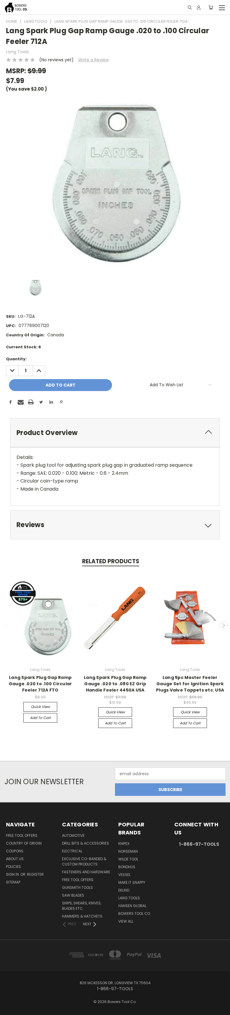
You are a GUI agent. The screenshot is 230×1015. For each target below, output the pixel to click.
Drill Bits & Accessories (85, 843)
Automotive (73, 835)
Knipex (123, 843)
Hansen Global (132, 905)
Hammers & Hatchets (82, 916)
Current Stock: (23, 347)
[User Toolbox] (199, 7)
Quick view (40, 706)
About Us (15, 858)
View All (125, 921)
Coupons (14, 851)
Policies (13, 866)
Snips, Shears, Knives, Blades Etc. (81, 905)
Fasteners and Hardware (86, 871)
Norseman (128, 851)
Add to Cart (40, 717)
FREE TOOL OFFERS (21, 835)
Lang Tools (129, 897)
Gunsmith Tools (77, 887)
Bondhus (126, 866)
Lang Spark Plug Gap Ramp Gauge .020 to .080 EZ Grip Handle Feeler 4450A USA (115, 683)
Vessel (124, 874)
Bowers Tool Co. (134, 913)
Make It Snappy (131, 882)
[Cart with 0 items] (211, 7)
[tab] (115, 432)
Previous (7, 625)
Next (223, 625)
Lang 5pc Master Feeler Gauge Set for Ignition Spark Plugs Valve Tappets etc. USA (190, 683)
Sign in (13, 874)
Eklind (123, 890)
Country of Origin (24, 843)
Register (35, 874)
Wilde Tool (128, 859)
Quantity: (16, 359)
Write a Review (93, 60)
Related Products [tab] (110, 561)
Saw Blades (73, 895)
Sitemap (13, 882)
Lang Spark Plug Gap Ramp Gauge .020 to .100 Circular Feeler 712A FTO (40, 683)
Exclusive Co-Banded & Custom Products (84, 861)
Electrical (72, 851)
